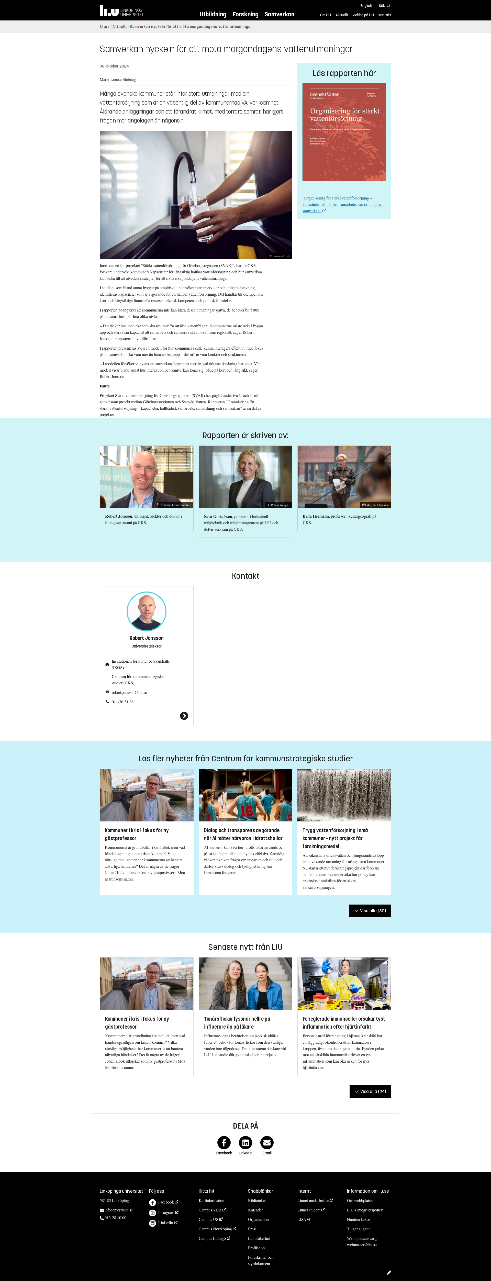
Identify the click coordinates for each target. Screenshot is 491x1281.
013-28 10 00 (115, 1217)
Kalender (255, 1209)
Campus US (208, 1219)
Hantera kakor (358, 1219)
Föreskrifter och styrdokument (261, 1260)
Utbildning (213, 14)
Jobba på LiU (363, 15)
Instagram (166, 1212)
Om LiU (325, 15)
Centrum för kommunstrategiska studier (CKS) (138, 679)
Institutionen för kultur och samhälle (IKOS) (141, 664)
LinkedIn (165, 1222)
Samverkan (279, 14)
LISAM (303, 1219)
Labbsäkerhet (259, 1238)
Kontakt (384, 15)
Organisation (258, 1219)
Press (252, 1228)
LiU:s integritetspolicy (365, 1209)
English (366, 6)
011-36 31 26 (122, 701)
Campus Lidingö (212, 1238)
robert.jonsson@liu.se (129, 692)
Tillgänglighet (358, 1228)
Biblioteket (257, 1200)
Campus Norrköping (215, 1228)
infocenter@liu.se (119, 1209)
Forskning (246, 14)
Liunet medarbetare (313, 1200)
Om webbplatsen (360, 1200)
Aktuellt (342, 15)
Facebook (166, 1202)
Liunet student (308, 1209)
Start (104, 27)
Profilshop (256, 1247)
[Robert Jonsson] (146, 716)
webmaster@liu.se (362, 1244)
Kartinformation (211, 1200)
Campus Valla (210, 1209)
